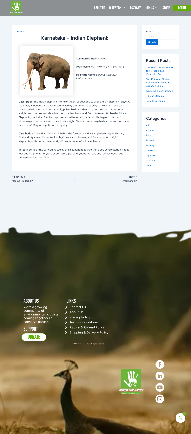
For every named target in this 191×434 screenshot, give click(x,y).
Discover (135, 8)
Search (149, 31)
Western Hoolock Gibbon (159, 91)
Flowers (150, 140)
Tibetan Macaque (155, 96)
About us (99, 8)
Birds (148, 135)
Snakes (150, 150)
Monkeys (151, 145)
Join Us (149, 8)
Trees (149, 165)
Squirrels (150, 155)
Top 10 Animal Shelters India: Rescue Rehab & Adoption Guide (158, 82)
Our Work (115, 8)
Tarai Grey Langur (155, 101)
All (147, 125)
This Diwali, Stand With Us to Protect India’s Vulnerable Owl (160, 71)
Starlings (150, 160)
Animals (150, 130)
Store (166, 8)
